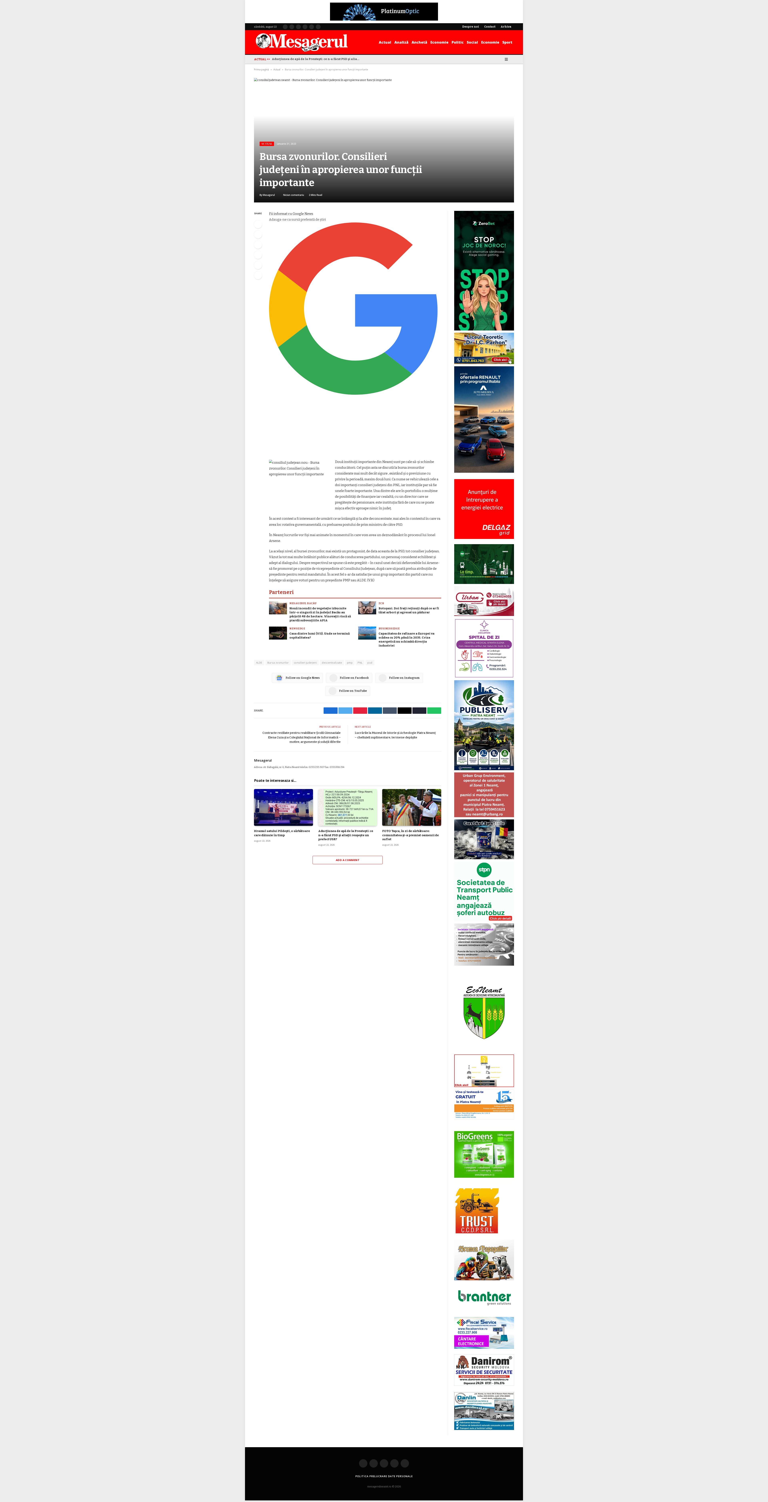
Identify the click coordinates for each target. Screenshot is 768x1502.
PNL (360, 662)
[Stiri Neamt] (301, 42)
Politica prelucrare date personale (384, 1476)
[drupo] (484, 1086)
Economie (439, 42)
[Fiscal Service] (484, 1333)
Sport (507, 42)
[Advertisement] (355, 429)
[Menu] (506, 59)
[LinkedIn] (258, 245)
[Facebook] (258, 224)
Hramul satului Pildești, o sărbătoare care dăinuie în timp (282, 833)
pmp (350, 662)
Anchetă (419, 42)
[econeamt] (484, 1051)
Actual (385, 42)
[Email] (258, 265)
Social (472, 42)
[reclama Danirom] (484, 1385)
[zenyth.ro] (484, 1154)
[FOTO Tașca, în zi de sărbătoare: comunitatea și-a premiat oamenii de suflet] (411, 807)
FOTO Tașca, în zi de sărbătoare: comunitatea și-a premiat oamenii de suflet (317, 59)
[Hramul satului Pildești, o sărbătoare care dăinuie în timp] (283, 807)
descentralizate (332, 662)
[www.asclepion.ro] (484, 677)
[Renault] (484, 472)
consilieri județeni (305, 662)
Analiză (401, 42)
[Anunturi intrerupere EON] (484, 509)
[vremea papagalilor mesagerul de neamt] (484, 1260)
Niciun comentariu (293, 195)
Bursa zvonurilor (278, 662)
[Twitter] (258, 234)
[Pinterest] (258, 255)
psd (369, 662)
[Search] (512, 59)
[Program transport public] (484, 583)
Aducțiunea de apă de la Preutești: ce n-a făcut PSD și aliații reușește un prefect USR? (345, 835)
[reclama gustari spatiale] (484, 858)
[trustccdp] (476, 1232)
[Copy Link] (258, 275)
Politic (458, 42)
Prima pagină (261, 69)
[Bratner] (484, 1309)
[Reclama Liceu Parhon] (484, 363)
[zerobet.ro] (484, 329)
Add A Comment (347, 860)
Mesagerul (269, 195)
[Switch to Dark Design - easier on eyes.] (500, 59)
